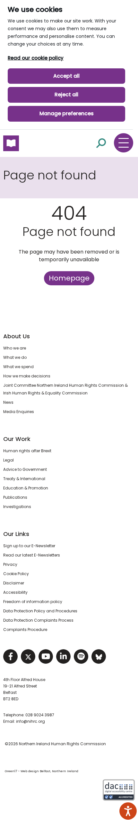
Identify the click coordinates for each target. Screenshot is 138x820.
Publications (15, 497)
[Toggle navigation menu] (123, 143)
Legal (8, 460)
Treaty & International (24, 478)
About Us (16, 336)
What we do (15, 357)
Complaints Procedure (25, 629)
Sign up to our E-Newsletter (29, 545)
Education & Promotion (25, 488)
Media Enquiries (18, 411)
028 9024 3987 (39, 715)
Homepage (69, 278)
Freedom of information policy (32, 601)
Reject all (66, 94)
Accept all (66, 76)
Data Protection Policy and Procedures (40, 611)
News (8, 402)
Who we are (14, 348)
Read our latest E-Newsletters (31, 555)
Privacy (10, 564)
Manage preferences (66, 113)
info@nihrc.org (30, 721)
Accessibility (15, 592)
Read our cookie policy (36, 58)
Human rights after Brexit (27, 450)
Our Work (16, 439)
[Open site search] (101, 143)
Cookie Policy (16, 573)
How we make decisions (26, 376)
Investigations (17, 506)
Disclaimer (13, 583)
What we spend (18, 366)
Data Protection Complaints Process (38, 620)
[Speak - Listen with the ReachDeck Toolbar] (128, 811)
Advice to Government (25, 469)
